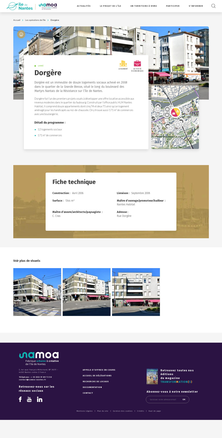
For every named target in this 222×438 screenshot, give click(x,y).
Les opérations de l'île (35, 20)
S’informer (196, 6)
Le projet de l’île (110, 6)
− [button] (155, 94)
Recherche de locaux (96, 381)
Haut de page (155, 411)
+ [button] (155, 89)
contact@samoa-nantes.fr (32, 380)
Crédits (140, 411)
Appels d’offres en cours (99, 370)
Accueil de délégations (97, 375)
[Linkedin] (39, 400)
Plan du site (102, 411)
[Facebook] (20, 399)
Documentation (92, 387)
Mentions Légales (85, 411)
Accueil (16, 20)
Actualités (84, 6)
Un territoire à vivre (143, 6)
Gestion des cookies (123, 411)
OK (184, 399)
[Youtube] (29, 400)
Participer (173, 6)
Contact (88, 393)
